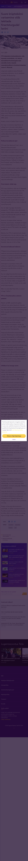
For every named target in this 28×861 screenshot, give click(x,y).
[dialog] (14, 430)
